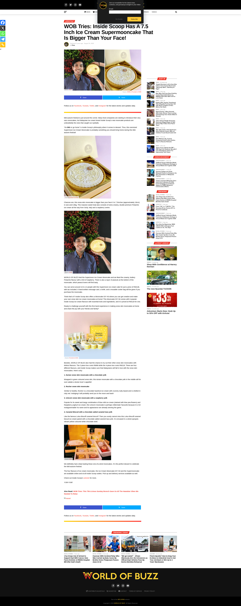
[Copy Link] (2, 44)
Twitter (91, 106)
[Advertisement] (162, 62)
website (86, 478)
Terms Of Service (135, 591)
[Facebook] (2, 22)
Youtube (85, 106)
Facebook (77, 106)
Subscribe (134, 19)
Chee (73, 45)
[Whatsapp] (2, 33)
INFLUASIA (121, 599)
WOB (70, 89)
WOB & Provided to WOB (134, 92)
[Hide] (1, 49)
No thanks (119, 19)
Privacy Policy (149, 591)
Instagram (102, 106)
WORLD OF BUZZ (119, 603)
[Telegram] (2, 39)
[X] (2, 28)
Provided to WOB (73, 197)
